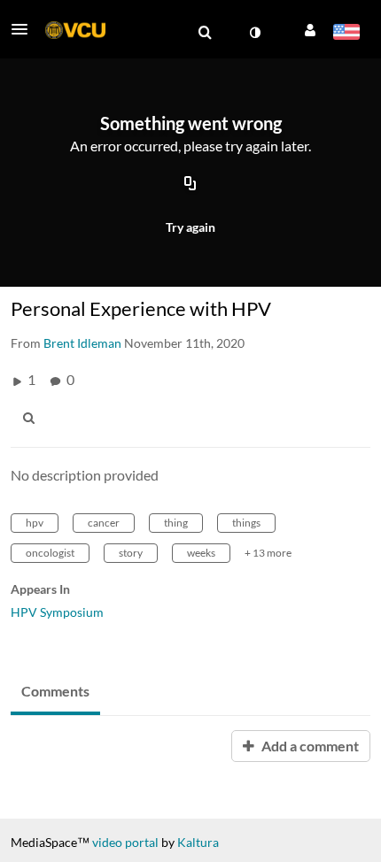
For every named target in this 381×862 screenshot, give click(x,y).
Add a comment (309, 745)
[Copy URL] (190, 184)
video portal (125, 842)
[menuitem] (204, 33)
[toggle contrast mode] (254, 33)
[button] (25, 29)
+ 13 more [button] (268, 552)
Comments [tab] (55, 690)
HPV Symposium (57, 612)
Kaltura (198, 842)
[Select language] (346, 33)
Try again (190, 227)
